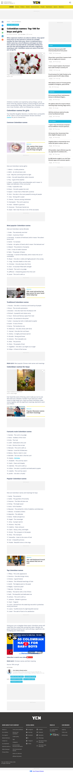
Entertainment (35, 7)
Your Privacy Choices (38, 771)
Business (61, 7)
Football (50, 70)
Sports (55, 7)
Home (11, 7)
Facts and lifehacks (16, 21)
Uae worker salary (30, 676)
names (9, 117)
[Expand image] (43, 54)
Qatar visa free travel (17, 676)
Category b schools (16, 681)
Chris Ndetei (23, 34)
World (27, 7)
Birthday (17, 458)
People (42, 7)
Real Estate (49, 7)
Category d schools (16, 679)
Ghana (17, 7)
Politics (22, 7)
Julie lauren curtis (29, 679)
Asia (50, 87)
